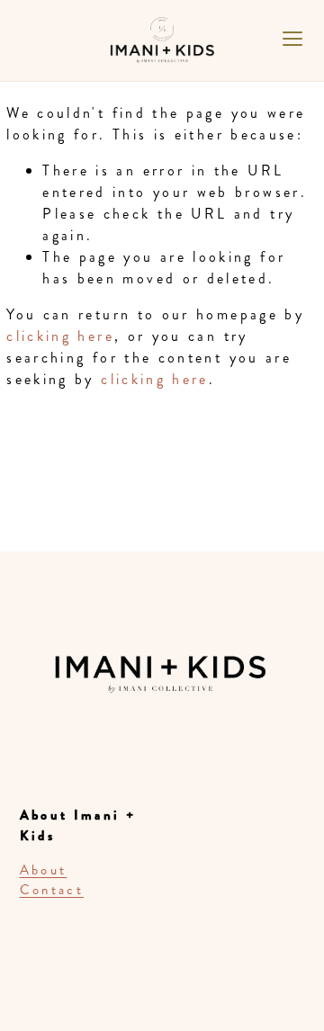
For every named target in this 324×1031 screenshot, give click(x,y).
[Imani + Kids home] (162, 53)
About (44, 870)
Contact (52, 890)
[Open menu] (292, 38)
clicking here (60, 336)
